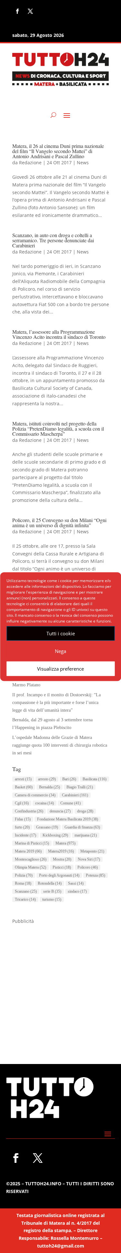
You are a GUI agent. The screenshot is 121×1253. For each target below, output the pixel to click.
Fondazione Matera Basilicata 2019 (67, 819)
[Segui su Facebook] (17, 11)
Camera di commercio (35, 795)
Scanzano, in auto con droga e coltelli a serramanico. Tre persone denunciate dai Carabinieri (53, 240)
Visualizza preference (60, 668)
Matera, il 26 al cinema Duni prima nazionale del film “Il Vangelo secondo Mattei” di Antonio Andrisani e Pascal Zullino (58, 150)
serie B (52, 891)
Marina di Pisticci (32, 843)
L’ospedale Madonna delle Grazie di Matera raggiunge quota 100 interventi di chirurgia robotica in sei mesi (59, 745)
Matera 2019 (28, 851)
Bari (69, 779)
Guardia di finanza (82, 827)
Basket (24, 787)
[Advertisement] (60, 985)
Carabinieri (75, 795)
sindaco (77, 891)
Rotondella (50, 883)
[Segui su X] (30, 11)
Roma (23, 883)
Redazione (30, 162)
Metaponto (92, 851)
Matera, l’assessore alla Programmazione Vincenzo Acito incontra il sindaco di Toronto (59, 334)
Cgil (22, 803)
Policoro (87, 867)
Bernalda (49, 787)
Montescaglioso (30, 859)
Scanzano (26, 891)
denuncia (60, 811)
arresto (47, 779)
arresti (23, 779)
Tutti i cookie (60, 633)
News (83, 162)
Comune (70, 803)
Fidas (23, 819)
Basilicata (94, 779)
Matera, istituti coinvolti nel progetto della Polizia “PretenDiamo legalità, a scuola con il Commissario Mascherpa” (58, 428)
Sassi (76, 883)
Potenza (95, 875)
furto (22, 827)
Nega (60, 651)
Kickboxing (55, 835)
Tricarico (25, 899)
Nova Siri (89, 859)
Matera (65, 843)
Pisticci (62, 867)
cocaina (44, 803)
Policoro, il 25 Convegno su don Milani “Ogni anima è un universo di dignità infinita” (59, 522)
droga (85, 811)
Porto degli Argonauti (59, 875)
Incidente (25, 835)
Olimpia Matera (30, 867)
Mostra (62, 859)
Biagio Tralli (79, 787)
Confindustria (29, 811)
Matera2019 (61, 851)
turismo (51, 899)
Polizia (24, 875)
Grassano (47, 827)
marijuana (86, 835)
